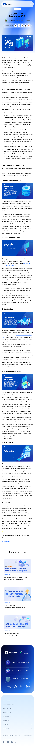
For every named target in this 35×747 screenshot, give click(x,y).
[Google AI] (19, 25)
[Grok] (22, 25)
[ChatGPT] (15, 25)
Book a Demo (6, 541)
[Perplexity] (25, 25)
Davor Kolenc (11, 20)
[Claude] (28, 25)
